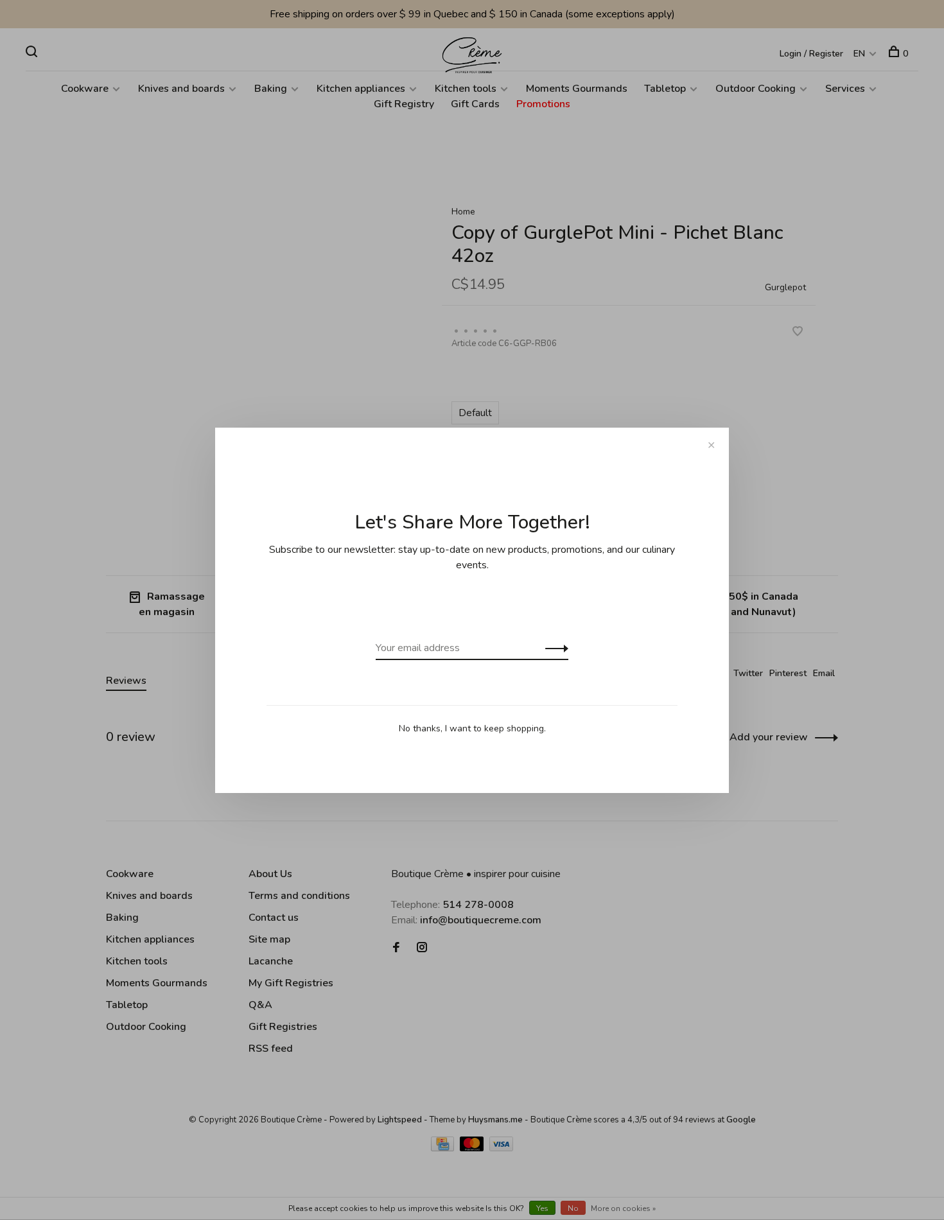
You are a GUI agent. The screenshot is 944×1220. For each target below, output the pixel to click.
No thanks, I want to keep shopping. (472, 728)
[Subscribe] (553, 648)
